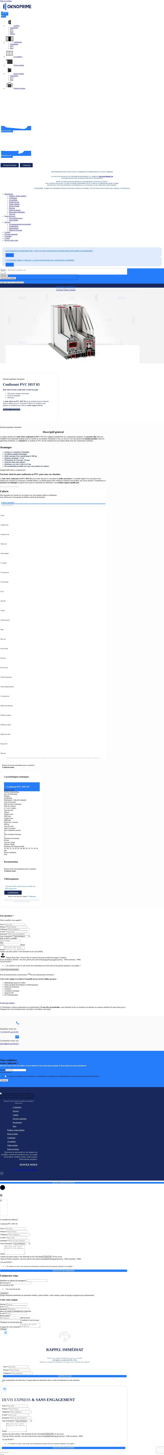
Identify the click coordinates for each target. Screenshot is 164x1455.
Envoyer (3, 1329)
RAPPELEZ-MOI (64, 1376)
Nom (2, 925)
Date (1, 943)
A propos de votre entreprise (10, 1327)
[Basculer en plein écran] (3, 1452)
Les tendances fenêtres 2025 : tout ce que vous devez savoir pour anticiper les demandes (49, 251)
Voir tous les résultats (8, 278)
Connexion (4, 1293)
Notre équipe (13, 220)
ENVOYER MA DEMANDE (9, 970)
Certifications (13, 226)
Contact (7, 238)
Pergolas (12, 208)
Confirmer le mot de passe (30, 1320)
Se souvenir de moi (6, 1285)
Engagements (13, 228)
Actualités (7, 236)
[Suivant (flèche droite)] (3, 1454)
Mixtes (12, 34)
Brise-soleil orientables (17, 212)
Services (7, 222)
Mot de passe (5, 1283)
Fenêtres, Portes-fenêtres (17, 196)
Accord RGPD (6, 962)
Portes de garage (15, 210)
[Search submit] (3, 272)
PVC (12, 30)
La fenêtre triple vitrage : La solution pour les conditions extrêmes (40, 260)
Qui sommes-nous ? (16, 218)
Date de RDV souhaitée (8, 938)
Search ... (4, 270)
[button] (13, 893)
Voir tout (12, 214)
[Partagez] (5, 1452)
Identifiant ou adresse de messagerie (13, 1280)
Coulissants (13, 198)
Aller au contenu (6, 1)
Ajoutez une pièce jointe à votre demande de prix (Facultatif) (21, 951)
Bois (11, 32)
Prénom (3, 927)
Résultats (4, 276)
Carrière (7, 232)
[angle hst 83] (72, 368)
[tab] (53, 503)
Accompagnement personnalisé (20, 224)
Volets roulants (14, 204)
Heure (23, 945)
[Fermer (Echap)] (7, 1452)
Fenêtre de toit (14, 202)
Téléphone (4, 929)
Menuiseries (8, 194)
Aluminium (14, 28)
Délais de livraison (15, 230)
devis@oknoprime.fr (9, 1044)
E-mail (3, 932)
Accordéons (13, 200)
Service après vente (11, 240)
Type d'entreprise (6, 936)
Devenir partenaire (11, 234)
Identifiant (4, 1309)
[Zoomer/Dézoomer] (1, 1452)
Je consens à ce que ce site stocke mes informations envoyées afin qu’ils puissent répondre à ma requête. (44, 966)
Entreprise (4, 934)
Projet (2, 949)
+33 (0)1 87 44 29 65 (9, 1032)
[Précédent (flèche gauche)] (1, 1454)
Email (2, 1070)
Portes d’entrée (14, 206)
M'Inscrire (4, 1080)
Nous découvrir (9, 216)
